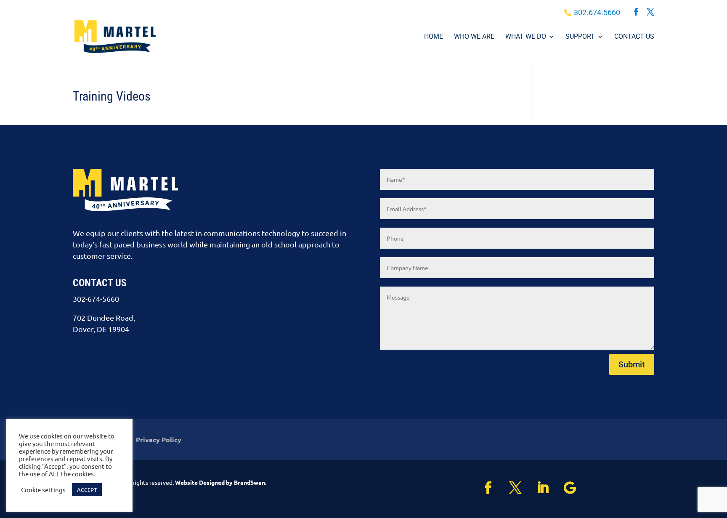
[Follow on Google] (576, 487)
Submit (631, 364)
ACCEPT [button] (87, 489)
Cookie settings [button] (43, 490)
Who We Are (474, 37)
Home (433, 37)
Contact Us (634, 37)
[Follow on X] (521, 487)
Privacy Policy (158, 440)
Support (580, 37)
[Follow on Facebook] (494, 487)
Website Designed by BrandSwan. (220, 482)
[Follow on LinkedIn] (549, 487)
